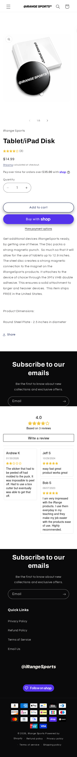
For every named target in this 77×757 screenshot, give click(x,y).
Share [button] (11, 334)
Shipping (8, 165)
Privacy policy (55, 739)
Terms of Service (19, 639)
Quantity (9, 179)
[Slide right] (47, 120)
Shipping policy (52, 745)
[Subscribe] (64, 401)
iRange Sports (36, 733)
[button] (8, 6)
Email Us (14, 649)
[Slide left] (29, 120)
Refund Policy (17, 630)
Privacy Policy (17, 621)
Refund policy (34, 739)
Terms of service (29, 745)
